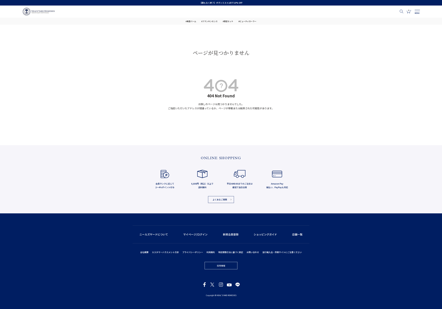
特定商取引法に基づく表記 (230, 252)
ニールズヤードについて (154, 234)
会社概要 (144, 252)
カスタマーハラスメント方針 (165, 252)
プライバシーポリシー (192, 252)
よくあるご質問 (220, 199)
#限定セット (228, 21)
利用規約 (210, 252)
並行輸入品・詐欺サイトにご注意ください (282, 252)
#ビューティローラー (247, 21)
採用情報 (221, 265)
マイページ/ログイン (195, 234)
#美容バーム (191, 21)
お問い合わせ (253, 252)
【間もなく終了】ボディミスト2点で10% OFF (221, 2)
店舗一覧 (297, 234)
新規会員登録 (230, 234)
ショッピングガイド (265, 234)
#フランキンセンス (209, 21)
